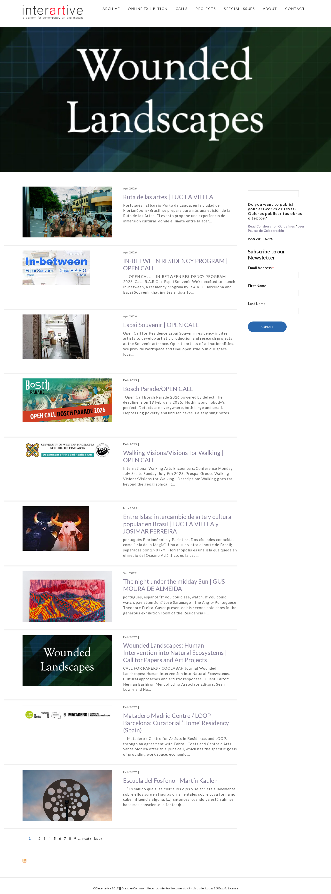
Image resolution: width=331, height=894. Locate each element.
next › (86, 838)
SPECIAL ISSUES (239, 9)
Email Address (261, 268)
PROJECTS (206, 9)
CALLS (182, 9)
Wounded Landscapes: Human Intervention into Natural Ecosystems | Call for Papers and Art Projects (175, 652)
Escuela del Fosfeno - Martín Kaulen (170, 780)
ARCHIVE (111, 9)
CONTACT (295, 9)
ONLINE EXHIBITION (148, 9)
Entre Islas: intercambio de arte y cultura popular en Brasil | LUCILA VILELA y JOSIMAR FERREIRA (177, 524)
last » (98, 838)
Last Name (257, 303)
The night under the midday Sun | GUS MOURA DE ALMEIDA (174, 585)
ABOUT (270, 9)
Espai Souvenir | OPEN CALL (161, 324)
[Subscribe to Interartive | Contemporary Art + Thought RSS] (130, 860)
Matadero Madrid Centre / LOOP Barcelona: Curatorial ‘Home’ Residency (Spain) (176, 723)
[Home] (53, 11)
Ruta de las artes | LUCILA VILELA (168, 196)
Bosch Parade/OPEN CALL (158, 388)
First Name (257, 285)
